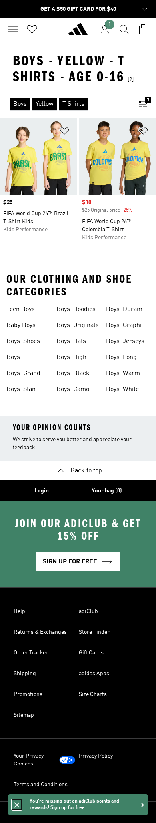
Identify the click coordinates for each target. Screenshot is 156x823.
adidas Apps (94, 673)
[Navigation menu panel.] (12, 29)
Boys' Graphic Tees (125, 326)
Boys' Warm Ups (123, 374)
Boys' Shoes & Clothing (26, 342)
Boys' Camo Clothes (72, 390)
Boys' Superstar (20, 358)
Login (41, 491)
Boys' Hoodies (76, 309)
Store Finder (94, 632)
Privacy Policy (96, 756)
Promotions (28, 694)
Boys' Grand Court (23, 374)
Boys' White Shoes (122, 390)
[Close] (17, 804)
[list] (65, 104)
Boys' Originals (77, 325)
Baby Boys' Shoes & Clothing (21, 326)
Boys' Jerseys (125, 341)
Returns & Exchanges (40, 632)
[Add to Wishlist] (64, 132)
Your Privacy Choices (29, 760)
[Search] (124, 29)
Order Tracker (31, 653)
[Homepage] (78, 32)
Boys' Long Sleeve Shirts (124, 358)
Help (19, 611)
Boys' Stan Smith (21, 390)
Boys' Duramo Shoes (126, 310)
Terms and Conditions (41, 784)
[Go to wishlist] (32, 29)
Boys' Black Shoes (73, 374)
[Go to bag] (143, 29)
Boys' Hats (71, 341)
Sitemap (24, 715)
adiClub (88, 611)
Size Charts (93, 694)
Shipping (25, 673)
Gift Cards (91, 653)
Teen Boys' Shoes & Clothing (21, 310)
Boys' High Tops (71, 358)
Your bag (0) (107, 491)
